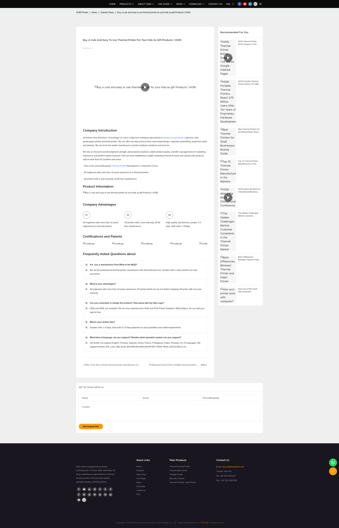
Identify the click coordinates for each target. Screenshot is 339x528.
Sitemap (204, 523)
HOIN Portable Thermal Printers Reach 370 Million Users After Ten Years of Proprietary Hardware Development (249, 82)
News (94, 12)
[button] (233, 4)
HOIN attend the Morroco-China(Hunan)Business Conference (249, 190)
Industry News (107, 12)
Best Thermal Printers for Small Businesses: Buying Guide (249, 130)
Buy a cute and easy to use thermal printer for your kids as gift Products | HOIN (153, 12)
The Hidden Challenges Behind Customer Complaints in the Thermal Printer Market (249, 214)
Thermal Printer (119, 166)
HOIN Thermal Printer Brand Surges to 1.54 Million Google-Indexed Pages (248, 42)
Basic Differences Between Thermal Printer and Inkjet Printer (248, 258)
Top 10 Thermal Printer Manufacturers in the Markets (248, 162)
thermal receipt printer (173, 138)
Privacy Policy (217, 523)
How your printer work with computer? (247, 290)
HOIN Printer (82, 12)
